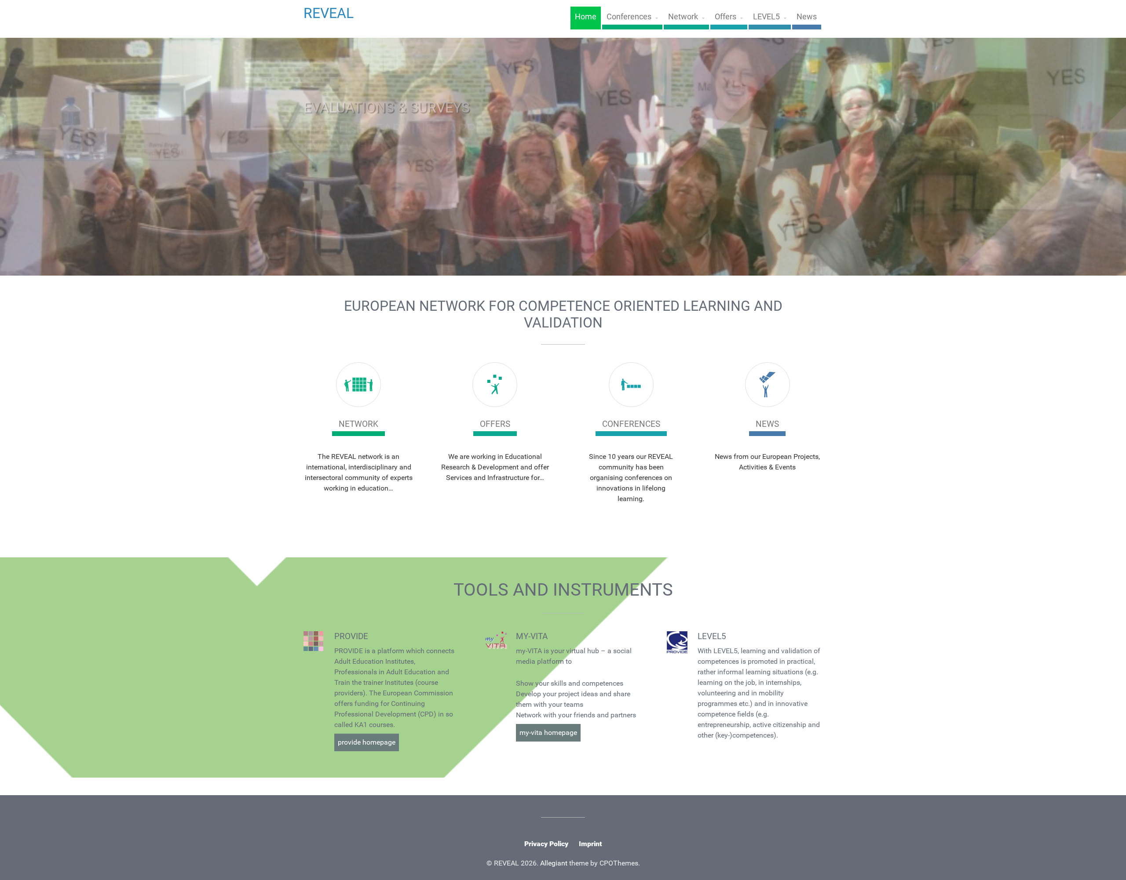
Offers (725, 16)
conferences (631, 424)
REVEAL (328, 13)
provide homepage (366, 742)
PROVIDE (351, 636)
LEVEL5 (766, 16)
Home (585, 16)
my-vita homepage (548, 732)
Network (683, 16)
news (767, 424)
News (807, 16)
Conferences (629, 16)
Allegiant (553, 863)
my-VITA (532, 636)
